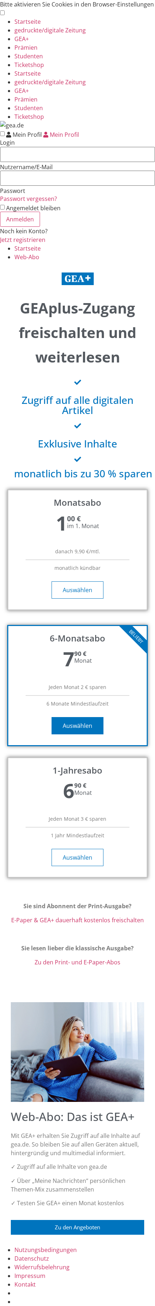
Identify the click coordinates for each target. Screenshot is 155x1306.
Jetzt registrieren (22, 240)
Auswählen (77, 590)
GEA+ (21, 39)
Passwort (12, 191)
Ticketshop (29, 65)
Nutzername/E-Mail (26, 167)
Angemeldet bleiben (33, 208)
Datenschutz (31, 1258)
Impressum (29, 1276)
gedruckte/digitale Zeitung (50, 30)
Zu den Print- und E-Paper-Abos (77, 962)
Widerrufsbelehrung (42, 1267)
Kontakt (25, 1284)
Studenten (28, 56)
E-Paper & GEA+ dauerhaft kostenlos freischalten (77, 920)
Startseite (27, 22)
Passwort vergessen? (28, 199)
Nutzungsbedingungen (45, 1250)
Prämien (25, 47)
